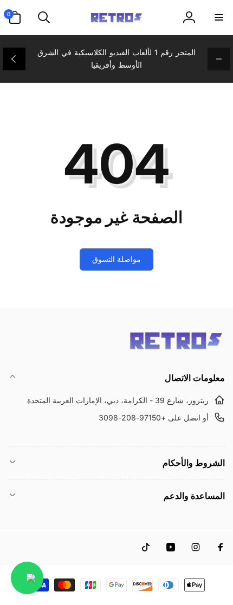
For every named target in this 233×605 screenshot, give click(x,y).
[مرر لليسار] (219, 59)
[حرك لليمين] (14, 59)
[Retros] (176, 348)
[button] (218, 17)
